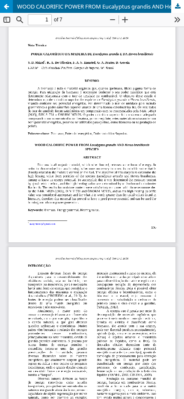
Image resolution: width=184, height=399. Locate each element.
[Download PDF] (177, 6)
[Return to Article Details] (6, 6)
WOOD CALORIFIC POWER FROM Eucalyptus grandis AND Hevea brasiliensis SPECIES (100, 6)
